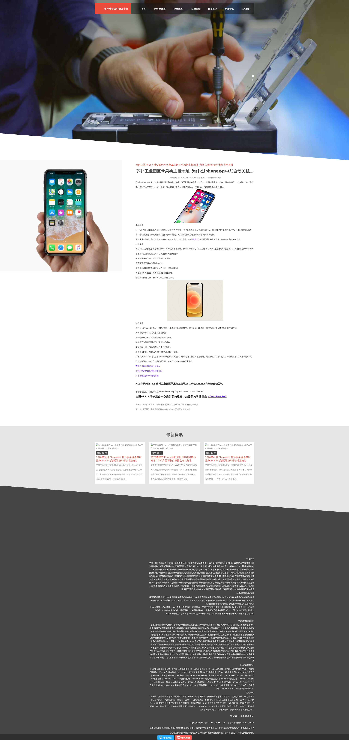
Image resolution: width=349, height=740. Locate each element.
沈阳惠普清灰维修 (232, 579)
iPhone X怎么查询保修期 (199, 613)
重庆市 (153, 696)
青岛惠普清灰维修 (159, 582)
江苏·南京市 (158, 699)
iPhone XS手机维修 (208, 672)
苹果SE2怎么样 (215, 675)
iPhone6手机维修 (179, 669)
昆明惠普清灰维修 (181, 586)
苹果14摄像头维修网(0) (181, 638)
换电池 (195, 239)
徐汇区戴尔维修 (189, 563)
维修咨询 (167, 737)
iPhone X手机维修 (189, 672)
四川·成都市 (223, 709)
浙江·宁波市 (171, 703)
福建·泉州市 (233, 703)
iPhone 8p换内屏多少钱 (169, 672)
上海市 (188, 699)
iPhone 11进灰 (159, 675)
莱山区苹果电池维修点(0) (243, 634)
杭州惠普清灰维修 (179, 576)
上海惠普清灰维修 (220, 572)
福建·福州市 (170, 699)
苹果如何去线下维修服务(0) (175, 634)
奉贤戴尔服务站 (243, 569)
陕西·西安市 (196, 703)
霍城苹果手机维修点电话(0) (182, 644)
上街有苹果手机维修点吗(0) (220, 634)
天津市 (243, 699)
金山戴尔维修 (236, 563)
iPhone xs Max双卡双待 (244, 672)
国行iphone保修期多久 (243, 610)
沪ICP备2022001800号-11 (211, 722)
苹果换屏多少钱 (226, 603)
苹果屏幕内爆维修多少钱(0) (194, 647)
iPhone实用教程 (170, 597)
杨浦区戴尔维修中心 (229, 566)
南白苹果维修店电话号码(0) (231, 631)
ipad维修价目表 (200, 597)
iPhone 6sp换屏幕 (197, 669)
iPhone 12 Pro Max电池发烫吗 (176, 678)
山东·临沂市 (248, 709)
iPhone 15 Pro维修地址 (219, 685)
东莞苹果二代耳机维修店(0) (238, 641)
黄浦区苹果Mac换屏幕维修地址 (149, 371)
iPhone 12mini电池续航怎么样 (205, 678)
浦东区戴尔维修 (168, 566)
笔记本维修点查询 (204, 563)
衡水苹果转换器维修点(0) (231, 625)
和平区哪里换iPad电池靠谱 (147, 375)
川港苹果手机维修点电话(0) (208, 625)
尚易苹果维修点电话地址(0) (228, 644)
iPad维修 (178, 8)
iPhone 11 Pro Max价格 (196, 675)
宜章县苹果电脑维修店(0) (239, 647)
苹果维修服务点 (156, 597)
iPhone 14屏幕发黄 (196, 682)
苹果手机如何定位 (242, 597)
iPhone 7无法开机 (215, 669)
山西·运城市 (227, 706)
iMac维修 (195, 8)
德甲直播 (177, 572)
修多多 (195, 569)
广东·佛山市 (214, 706)
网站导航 (184, 610)
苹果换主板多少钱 (207, 600)
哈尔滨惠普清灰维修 (210, 589)
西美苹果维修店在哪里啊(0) (173, 628)
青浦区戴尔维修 (229, 569)
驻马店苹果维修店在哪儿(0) (226, 651)
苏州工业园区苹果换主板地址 (148, 366)
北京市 (180, 699)
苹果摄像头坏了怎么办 (244, 600)
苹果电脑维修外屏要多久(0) (168, 641)
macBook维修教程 (170, 610)
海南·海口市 (165, 706)
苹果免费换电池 (212, 603)
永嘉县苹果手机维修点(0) (220, 628)
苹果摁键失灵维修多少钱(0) (214, 641)
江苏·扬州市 (235, 709)
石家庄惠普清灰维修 (229, 586)
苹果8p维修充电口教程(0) (169, 654)
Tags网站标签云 (197, 610)
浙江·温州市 (184, 703)
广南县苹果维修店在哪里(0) (207, 631)
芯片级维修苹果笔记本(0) (217, 647)
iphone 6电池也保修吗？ (175, 613)
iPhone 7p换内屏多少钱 (235, 669)
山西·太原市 (208, 703)
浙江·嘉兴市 (190, 706)
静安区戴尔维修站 (184, 569)
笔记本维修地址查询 (221, 563)
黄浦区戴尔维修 (175, 563)
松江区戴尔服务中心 (213, 569)
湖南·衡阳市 (200, 696)
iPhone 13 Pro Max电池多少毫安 (172, 682)
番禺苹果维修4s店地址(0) (172, 647)
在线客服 (185, 737)
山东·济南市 (159, 703)
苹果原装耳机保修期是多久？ (218, 610)
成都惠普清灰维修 (165, 586)
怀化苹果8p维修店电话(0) (191, 641)
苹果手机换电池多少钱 (158, 563)
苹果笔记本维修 (214, 597)
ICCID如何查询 (228, 597)
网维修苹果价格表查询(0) (198, 634)
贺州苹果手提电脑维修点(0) (242, 628)
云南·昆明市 (249, 696)
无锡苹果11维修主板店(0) (160, 638)
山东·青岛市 (198, 699)
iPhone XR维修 (224, 672)
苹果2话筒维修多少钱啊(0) (162, 625)
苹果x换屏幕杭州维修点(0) (205, 644)
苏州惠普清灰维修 (226, 576)
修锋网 (201, 569)
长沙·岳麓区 (211, 709)
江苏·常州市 (221, 703)
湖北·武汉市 (225, 696)
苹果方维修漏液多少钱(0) (161, 631)
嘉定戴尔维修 (198, 566)
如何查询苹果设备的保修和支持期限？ (228, 613)
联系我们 (246, 8)
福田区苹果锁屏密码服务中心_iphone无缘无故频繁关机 (166, 409)
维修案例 (212, 8)
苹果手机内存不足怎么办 (172, 600)
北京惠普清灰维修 (189, 572)
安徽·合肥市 (212, 696)
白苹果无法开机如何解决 (243, 603)
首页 (143, 8)
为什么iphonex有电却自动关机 (206, 383)
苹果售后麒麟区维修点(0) (180, 651)
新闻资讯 (229, 8)
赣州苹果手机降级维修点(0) (199, 657)
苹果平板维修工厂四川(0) (226, 638)
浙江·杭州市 (176, 696)
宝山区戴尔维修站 (212, 566)
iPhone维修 (160, 8)
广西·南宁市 (210, 699)
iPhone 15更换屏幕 (198, 685)
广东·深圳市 (222, 699)
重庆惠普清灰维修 (206, 582)
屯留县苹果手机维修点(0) (176, 657)
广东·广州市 (245, 703)
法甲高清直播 (167, 572)
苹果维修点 (247, 563)
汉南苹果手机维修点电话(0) (185, 625)
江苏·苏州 (234, 699)
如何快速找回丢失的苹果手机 (233, 607)
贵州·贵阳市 (237, 696)
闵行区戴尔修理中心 (183, 566)
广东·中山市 (202, 706)
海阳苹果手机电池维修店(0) (184, 631)
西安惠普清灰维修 (191, 582)
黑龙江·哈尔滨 (240, 706)
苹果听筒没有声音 (191, 600)
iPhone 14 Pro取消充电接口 (219, 682)
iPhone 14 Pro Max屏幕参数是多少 (173, 685)
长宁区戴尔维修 (245, 566)
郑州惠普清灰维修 (201, 579)
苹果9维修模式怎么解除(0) (191, 654)
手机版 (232, 722)
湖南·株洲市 (177, 706)
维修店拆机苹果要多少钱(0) (203, 638)
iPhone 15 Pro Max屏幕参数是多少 (237, 688)
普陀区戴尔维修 (169, 569)
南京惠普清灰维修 (194, 576)
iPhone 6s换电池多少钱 (160, 669)
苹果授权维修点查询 (210, 607)
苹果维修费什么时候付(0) (222, 657)
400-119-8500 (217, 396)
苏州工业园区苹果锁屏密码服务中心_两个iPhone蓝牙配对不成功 (170, 404)
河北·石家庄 (188, 696)
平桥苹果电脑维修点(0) (236, 654)
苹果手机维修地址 (185, 597)
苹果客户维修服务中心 (242, 716)
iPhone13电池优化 (229, 678)
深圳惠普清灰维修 (163, 576)
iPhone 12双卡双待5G (233, 675)
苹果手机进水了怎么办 (225, 600)
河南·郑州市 (163, 696)
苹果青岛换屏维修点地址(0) (197, 628)
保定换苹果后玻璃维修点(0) (203, 651)
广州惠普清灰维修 (236, 572)
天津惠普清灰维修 (169, 579)
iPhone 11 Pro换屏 (176, 675)
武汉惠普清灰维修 (185, 579)
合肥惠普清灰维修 (197, 586)
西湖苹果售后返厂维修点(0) (214, 654)
